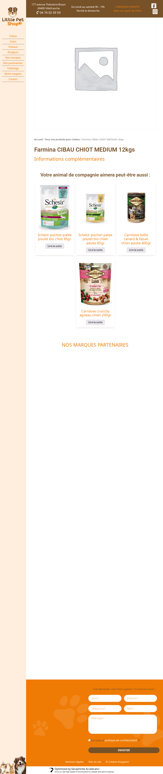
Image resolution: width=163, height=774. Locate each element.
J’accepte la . (115, 740)
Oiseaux (13, 47)
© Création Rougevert (117, 761)
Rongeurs (13, 52)
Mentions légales (74, 761)
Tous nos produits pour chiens (62, 139)
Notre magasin (12, 73)
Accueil (38, 139)
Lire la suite (55, 246)
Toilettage (13, 68)
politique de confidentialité (121, 740)
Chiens (13, 36)
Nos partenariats (13, 63)
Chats (13, 41)
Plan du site (95, 761)
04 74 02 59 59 (49, 12)
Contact (13, 79)
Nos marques (13, 57)
